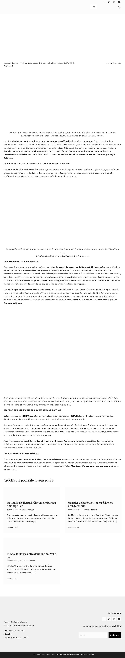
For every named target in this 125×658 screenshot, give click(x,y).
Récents (94, 509)
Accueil (7, 63)
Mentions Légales (87, 655)
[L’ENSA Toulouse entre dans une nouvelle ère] (32, 543)
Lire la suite (11, 527)
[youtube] (119, 2)
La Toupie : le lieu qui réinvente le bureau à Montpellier (31, 504)
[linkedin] (109, 2)
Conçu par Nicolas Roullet (52, 655)
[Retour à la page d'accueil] (13, 6)
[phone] (119, 7)
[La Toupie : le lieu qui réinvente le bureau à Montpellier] (32, 492)
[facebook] (104, 2)
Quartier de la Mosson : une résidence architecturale (90, 504)
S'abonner (115, 635)
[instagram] (114, 2)
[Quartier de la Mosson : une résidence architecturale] (93, 492)
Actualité (32, 509)
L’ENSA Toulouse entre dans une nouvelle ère (31, 555)
